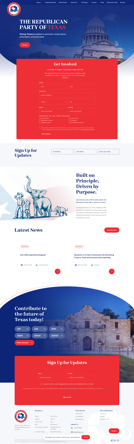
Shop (102, 2)
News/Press (63, 2)
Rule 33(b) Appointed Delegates (33, 255)
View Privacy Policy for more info (88, 129)
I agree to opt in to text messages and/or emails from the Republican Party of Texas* (68, 384)
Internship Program (40, 432)
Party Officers (54, 416)
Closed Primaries (50, 2)
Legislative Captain (46, 122)
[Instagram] (111, 440)
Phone (70, 107)
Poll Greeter (74, 120)
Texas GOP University (55, 432)
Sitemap (102, 416)
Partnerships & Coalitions (41, 427)
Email (41, 107)
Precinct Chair (74, 118)
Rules (51, 421)
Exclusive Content (104, 419)
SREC (36, 424)
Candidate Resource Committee (55, 428)
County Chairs (38, 421)
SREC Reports (53, 424)
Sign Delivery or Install (46, 120)
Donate (122, 2)
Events (94, 2)
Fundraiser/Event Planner (77, 122)
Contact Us (103, 414)
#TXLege (84, 2)
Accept (86, 437)
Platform (52, 419)
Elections (74, 2)
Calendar (37, 419)
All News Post (79, 414)
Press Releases (79, 416)
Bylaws (37, 416)
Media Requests (80, 419)
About (39, 2)
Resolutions (25, 246)
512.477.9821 (78, 428)
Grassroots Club (112, 2)
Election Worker (45, 118)
